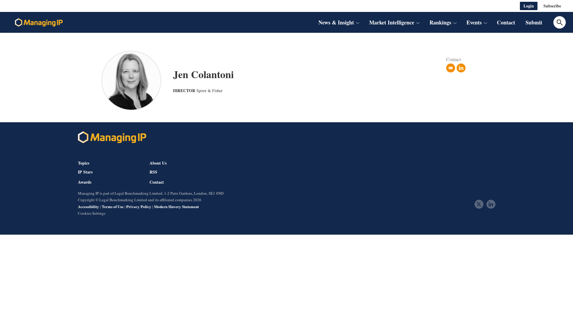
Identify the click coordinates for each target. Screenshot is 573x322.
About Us (158, 163)
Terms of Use (113, 206)
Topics (83, 163)
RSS (153, 172)
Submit (534, 22)
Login (528, 6)
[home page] (39, 22)
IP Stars (85, 172)
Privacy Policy (138, 206)
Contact (506, 22)
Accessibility (88, 206)
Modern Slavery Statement (176, 206)
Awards (84, 182)
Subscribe (552, 6)
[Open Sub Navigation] (357, 22)
